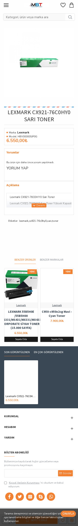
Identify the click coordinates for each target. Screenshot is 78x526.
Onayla (68, 514)
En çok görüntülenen (48, 352)
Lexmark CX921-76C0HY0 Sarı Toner (21, 396)
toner (55, 221)
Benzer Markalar (51, 259)
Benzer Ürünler (25, 259)
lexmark (23, 221)
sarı (49, 221)
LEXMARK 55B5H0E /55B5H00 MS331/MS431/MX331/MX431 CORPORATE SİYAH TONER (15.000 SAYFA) (21, 320)
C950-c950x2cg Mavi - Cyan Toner (57, 314)
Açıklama (12, 185)
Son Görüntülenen (17, 352)
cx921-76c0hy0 (38, 221)
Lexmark (23, 132)
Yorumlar (12, 152)
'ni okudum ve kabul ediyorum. (36, 484)
